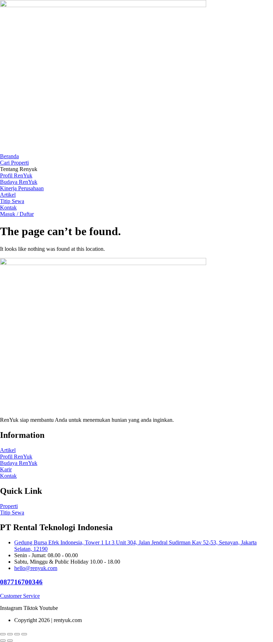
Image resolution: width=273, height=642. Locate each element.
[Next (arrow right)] (10, 641)
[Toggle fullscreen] (10, 634)
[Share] (17, 634)
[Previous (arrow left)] (3, 641)
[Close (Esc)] (24, 634)
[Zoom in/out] (3, 634)
